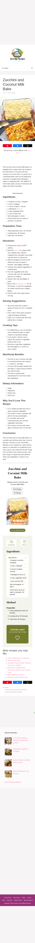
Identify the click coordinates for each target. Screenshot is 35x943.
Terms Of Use (16, 897)
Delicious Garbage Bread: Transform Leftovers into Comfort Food (19, 670)
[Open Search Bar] (32, 68)
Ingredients (11, 545)
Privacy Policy (7, 897)
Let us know (13, 632)
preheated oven (21, 284)
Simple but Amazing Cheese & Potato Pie (16, 689)
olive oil (19, 209)
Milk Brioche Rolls (14, 660)
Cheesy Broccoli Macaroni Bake (13, 692)
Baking (6, 687)
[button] (26, 557)
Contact (29, 897)
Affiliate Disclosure (28, 900)
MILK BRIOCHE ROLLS (16, 675)
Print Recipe (17, 489)
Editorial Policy (18, 900)
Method (24, 545)
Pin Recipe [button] (17, 493)
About (3, 900)
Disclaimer (9, 900)
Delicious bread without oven (18, 677)
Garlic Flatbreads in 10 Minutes (18, 658)
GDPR (23, 897)
